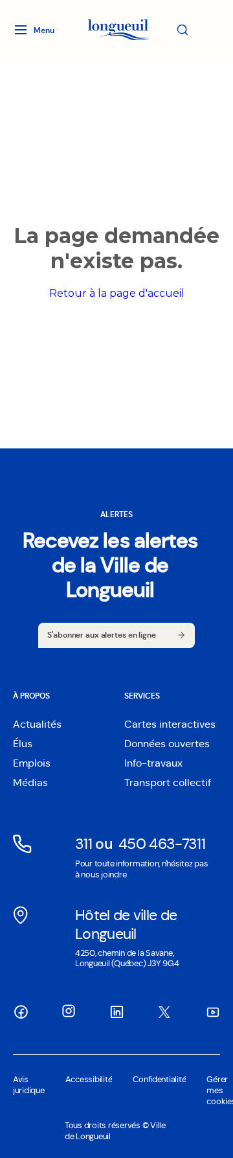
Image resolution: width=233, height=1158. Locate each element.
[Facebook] (20, 1011)
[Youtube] (212, 1011)
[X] (164, 1012)
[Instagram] (68, 1011)
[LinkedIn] (116, 1011)
